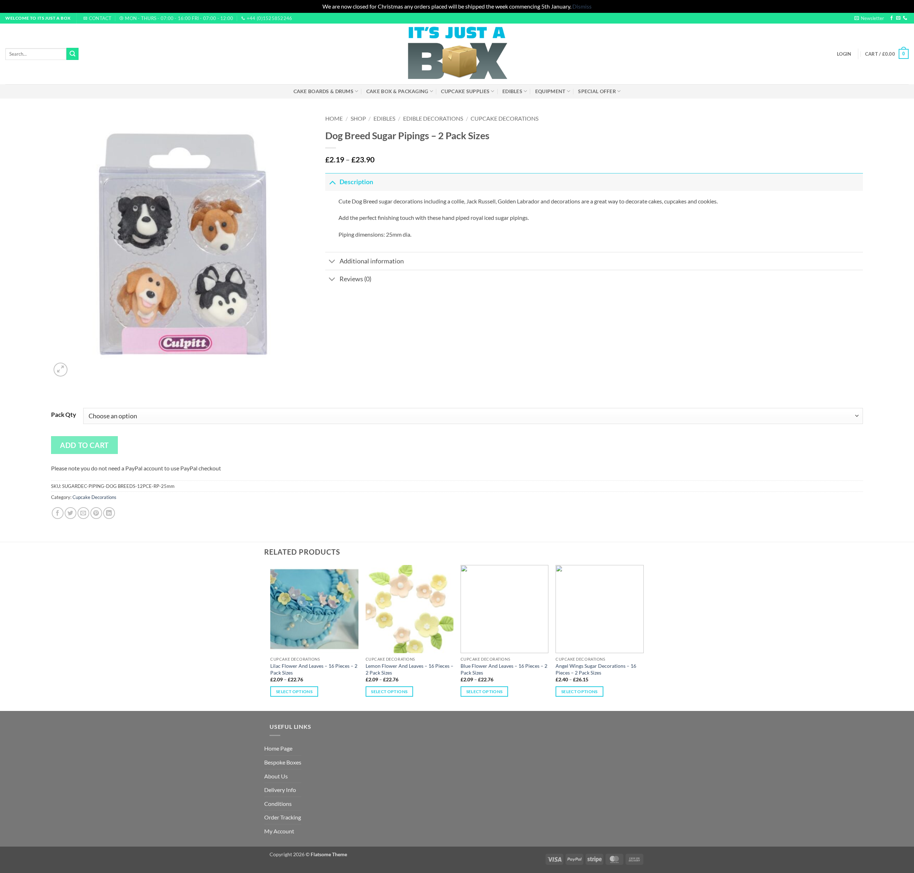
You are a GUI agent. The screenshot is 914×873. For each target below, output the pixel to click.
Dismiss (582, 6)
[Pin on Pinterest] (96, 513)
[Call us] (905, 18)
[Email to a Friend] (83, 513)
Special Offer (597, 91)
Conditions (278, 803)
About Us (276, 776)
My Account (279, 831)
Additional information (372, 261)
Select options (294, 691)
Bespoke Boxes (282, 762)
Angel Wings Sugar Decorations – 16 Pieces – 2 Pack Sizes (596, 669)
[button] (869, 18)
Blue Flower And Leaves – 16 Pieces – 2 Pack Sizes (504, 669)
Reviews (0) (355, 279)
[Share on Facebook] (58, 513)
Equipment (550, 91)
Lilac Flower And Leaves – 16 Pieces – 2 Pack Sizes (313, 669)
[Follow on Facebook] (891, 18)
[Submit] (72, 54)
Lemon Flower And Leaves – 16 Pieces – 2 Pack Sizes (409, 669)
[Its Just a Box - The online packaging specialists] (457, 54)
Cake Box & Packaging (397, 91)
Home (334, 118)
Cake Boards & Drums (323, 91)
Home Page (278, 748)
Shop (358, 118)
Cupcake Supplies (465, 91)
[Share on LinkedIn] (109, 513)
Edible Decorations (433, 118)
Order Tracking (282, 817)
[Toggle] (332, 182)
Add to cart (84, 445)
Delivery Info (280, 789)
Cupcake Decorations (504, 118)
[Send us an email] (898, 18)
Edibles (512, 91)
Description (356, 182)
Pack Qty (63, 415)
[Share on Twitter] (70, 513)
